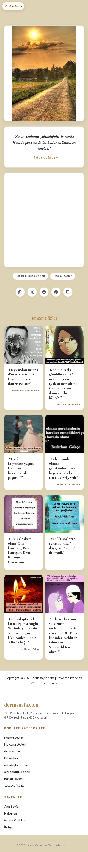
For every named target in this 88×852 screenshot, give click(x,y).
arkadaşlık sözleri (16, 765)
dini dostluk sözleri (17, 772)
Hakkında (10, 814)
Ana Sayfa (15, 6)
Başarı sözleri (13, 779)
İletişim (9, 827)
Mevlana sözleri (15, 745)
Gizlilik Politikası (15, 820)
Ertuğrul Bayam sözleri (30, 276)
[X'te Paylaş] (32, 292)
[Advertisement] (44, 220)
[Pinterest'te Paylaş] (56, 292)
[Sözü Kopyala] (68, 292)
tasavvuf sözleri (15, 786)
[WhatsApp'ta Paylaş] (20, 292)
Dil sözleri (11, 758)
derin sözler (12, 751)
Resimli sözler (63, 276)
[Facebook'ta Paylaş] (44, 292)
